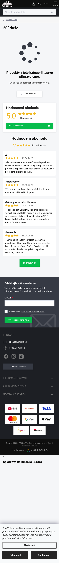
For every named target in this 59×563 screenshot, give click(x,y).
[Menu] (55, 4)
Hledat (52, 12)
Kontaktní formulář (18, 366)
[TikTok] (20, 356)
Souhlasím (43, 555)
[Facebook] (5, 356)
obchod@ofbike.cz (18, 342)
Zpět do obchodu (32, 94)
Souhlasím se (26, 311)
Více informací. (25, 538)
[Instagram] (13, 356)
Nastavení (29, 545)
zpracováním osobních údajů (32, 311)
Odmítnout (15, 555)
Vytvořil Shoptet (18, 450)
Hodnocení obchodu (29, 138)
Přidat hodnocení (16, 126)
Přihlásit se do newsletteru (18, 320)
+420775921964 (17, 348)
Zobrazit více (29, 262)
